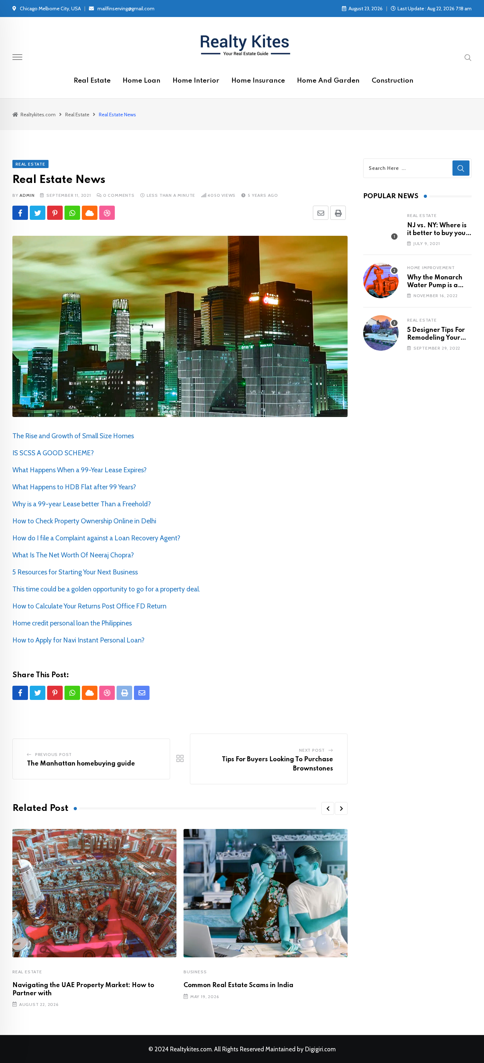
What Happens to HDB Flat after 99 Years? (74, 487)
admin (26, 195)
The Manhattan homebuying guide (81, 764)
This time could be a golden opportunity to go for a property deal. (106, 589)
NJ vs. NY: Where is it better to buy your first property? (437, 233)
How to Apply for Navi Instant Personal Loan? (78, 640)
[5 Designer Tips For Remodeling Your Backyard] (381, 333)
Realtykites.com (191, 1049)
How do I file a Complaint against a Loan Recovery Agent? (96, 538)
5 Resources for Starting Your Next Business (75, 572)
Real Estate (92, 80)
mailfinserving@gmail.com (125, 8)
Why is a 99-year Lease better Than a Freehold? (81, 504)
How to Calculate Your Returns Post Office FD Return (89, 606)
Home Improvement (431, 267)
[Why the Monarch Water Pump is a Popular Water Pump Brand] (381, 280)
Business (195, 971)
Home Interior (196, 80)
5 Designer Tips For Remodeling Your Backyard (436, 338)
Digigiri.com (320, 1049)
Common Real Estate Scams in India (238, 985)
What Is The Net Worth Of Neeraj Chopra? (73, 555)
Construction (392, 80)
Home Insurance (258, 80)
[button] (327, 808)
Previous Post (53, 754)
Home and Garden (328, 80)
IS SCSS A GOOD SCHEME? (53, 453)
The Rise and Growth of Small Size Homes (73, 436)
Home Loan (142, 80)
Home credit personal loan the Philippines (72, 623)
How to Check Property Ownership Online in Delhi (84, 521)
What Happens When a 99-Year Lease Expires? (79, 470)
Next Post (312, 750)
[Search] (468, 57)
